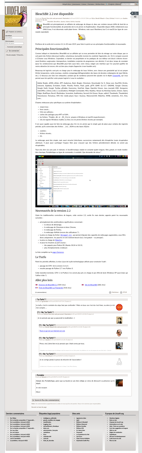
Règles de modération (115, 432)
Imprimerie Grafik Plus (82, 440)
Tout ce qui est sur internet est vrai (52, 331)
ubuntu (63, 21)
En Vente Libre (80, 430)
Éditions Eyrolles (81, 426)
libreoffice (57, 21)
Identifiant (8, 35)
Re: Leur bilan (14, 430)
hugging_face (47, 424)
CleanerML (116, 76)
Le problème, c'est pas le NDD (19, 440)
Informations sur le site (116, 424)
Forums (91, 4)
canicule (45, 438)
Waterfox (58, 240)
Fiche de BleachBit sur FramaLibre (51, 288)
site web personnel (56, 18)
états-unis (46, 428)
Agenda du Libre (81, 418)
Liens (84, 4)
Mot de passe (9, 41)
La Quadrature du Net (82, 434)
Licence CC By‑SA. (41, 20)
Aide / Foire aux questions (117, 426)
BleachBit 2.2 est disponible (54, 14)
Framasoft (79, 432)
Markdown (115, 292)
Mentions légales (114, 418)
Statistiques (112, 434)
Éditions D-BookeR (82, 422)
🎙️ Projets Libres (113, 4)
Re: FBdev (13, 418)
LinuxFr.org (16, 15)
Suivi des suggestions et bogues (118, 428)
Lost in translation (15, 438)
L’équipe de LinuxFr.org (116, 422)
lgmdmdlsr (45, 301)
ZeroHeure (48, 356)
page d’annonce (58, 252)
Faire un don (113, 420)
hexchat (77, 21)
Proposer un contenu (15, 31)
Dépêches (66, 4)
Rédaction (100, 4)
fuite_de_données (48, 440)
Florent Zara (45, 18)
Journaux (76, 4)
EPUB (125, 292)
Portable (40, 375)
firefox (73, 21)
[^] (38, 312)
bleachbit (50, 21)
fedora (68, 21)
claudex (125, 18)
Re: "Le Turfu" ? (47, 312)
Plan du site (112, 440)
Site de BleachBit (91, 285)
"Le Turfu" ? (41, 299)
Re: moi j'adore (14, 432)
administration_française (50, 430)
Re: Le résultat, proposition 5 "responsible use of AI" (25, 420)
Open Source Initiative (83, 438)
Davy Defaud (110, 18)
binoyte (44, 377)
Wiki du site (112, 430)
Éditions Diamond (81, 424)
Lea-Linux (79, 436)
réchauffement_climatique (51, 426)
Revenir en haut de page (39, 407)
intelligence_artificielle (49, 418)
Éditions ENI (80, 428)
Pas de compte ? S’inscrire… (15, 55)
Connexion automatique (14, 47)
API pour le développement (117, 436)
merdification (47, 422)
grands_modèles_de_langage (51, 420)
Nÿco (93, 18)
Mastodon (66, 18)
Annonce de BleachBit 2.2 (48, 285)
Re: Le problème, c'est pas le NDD (20, 422)
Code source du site (115, 438)
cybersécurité (47, 436)
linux (44, 434)
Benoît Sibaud (100, 18)
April (77, 420)
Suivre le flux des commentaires (47, 400)
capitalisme (46, 432)
